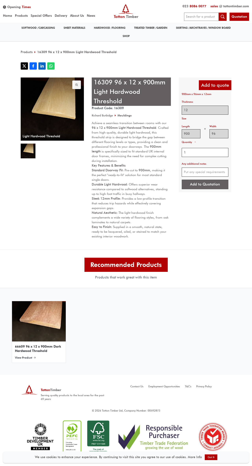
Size (184, 118)
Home (7, 16)
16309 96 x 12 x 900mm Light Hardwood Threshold (77, 52)
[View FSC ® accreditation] (98, 437)
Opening (19, 7)
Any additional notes (194, 163)
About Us (77, 16)
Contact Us (137, 386)
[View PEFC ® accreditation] (72, 437)
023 (194, 6)
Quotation (239, 16)
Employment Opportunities (164, 386)
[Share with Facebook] (33, 66)
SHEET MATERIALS (74, 27)
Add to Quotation (205, 184)
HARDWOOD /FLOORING (109, 27)
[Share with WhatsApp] (51, 66)
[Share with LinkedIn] (42, 66)
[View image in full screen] (76, 84)
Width (212, 126)
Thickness (187, 101)
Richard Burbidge (102, 115)
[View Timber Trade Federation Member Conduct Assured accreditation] (212, 437)
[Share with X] (24, 66)
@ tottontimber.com (229, 6)
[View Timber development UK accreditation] (40, 437)
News (91, 16)
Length (186, 126)
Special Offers (41, 16)
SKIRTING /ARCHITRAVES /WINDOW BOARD (203, 27)
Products (21, 16)
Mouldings (125, 115)
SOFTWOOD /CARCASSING (38, 27)
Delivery (61, 16)
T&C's (188, 386)
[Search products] (223, 17)
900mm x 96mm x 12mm (196, 94)
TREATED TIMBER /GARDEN (150, 27)
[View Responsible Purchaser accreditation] (153, 437)
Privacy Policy (204, 386)
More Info (195, 457)
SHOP (126, 36)
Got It (211, 457)
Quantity (188, 142)
